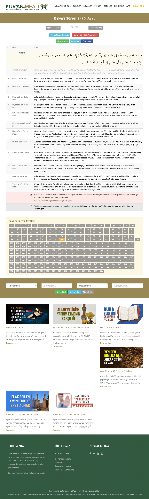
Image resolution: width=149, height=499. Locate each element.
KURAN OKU (138, 6)
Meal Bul (62, 292)
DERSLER (108, 6)
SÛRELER (77, 6)
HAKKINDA (119, 6)
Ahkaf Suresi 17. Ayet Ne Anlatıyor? (69, 414)
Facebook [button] (88, 41)
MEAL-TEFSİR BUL (63, 6)
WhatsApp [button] (63, 41)
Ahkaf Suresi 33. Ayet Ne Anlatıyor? (116, 371)
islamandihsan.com (63, 459)
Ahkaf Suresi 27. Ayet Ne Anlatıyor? (22, 414)
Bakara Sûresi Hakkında (59, 35)
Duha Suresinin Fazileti (110, 327)
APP (128, 6)
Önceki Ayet (54, 28)
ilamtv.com (59, 462)
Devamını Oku (11, 343)
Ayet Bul (88, 292)
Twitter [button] (76, 41)
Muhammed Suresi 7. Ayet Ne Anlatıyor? (71, 327)
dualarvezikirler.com (63, 466)
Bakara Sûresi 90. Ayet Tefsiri (85, 35)
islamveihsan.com (62, 454)
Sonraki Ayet (95, 28)
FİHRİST (97, 6)
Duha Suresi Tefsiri (15, 327)
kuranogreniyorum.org (64, 470)
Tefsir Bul (75, 292)
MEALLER (88, 6)
